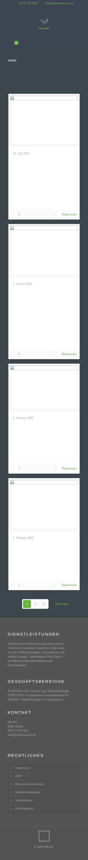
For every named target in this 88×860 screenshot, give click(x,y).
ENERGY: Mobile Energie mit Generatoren (35, 699)
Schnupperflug (37, 426)
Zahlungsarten (24, 808)
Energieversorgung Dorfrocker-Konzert (44, 171)
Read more (69, 214)
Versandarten (23, 800)
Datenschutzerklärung (29, 784)
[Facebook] (41, 8)
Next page (62, 604)
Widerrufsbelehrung (27, 792)
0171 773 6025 (28, 3)
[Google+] (47, 8)
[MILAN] (44, 24)
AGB (18, 776)
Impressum (22, 768)
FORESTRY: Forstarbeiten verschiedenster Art (38, 695)
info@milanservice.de (59, 3)
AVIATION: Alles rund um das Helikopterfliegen (38, 691)
